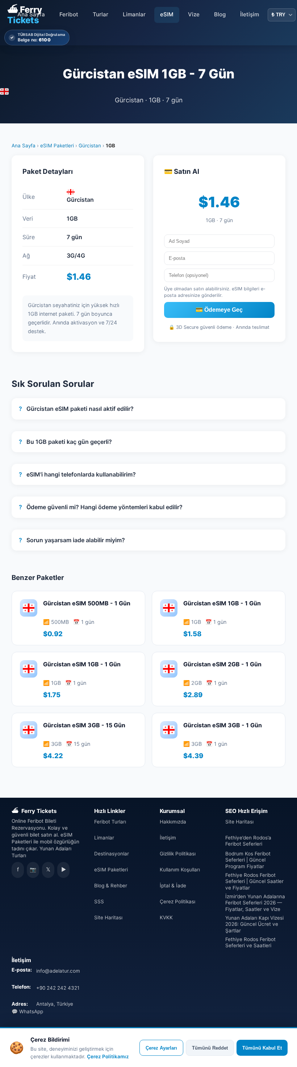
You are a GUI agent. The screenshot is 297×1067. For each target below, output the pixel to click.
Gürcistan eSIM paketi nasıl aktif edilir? (76, 408)
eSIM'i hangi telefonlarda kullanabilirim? (77, 474)
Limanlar (134, 14)
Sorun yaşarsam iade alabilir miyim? (72, 540)
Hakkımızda (173, 822)
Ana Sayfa (31, 14)
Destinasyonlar (111, 854)
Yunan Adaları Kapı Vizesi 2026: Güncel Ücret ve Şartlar (254, 924)
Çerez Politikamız (108, 1056)
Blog (220, 14)
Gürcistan (90, 145)
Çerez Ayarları (161, 1048)
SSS (99, 901)
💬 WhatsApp (27, 1011)
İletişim (249, 14)
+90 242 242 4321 (57, 988)
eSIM (166, 14)
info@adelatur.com (58, 971)
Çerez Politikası (177, 901)
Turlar (100, 14)
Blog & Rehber (110, 885)
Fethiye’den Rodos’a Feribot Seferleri (248, 841)
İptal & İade (173, 885)
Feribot (68, 14)
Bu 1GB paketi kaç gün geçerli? (65, 441)
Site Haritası (108, 917)
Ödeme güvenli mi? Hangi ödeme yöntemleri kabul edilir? (101, 507)
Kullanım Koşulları (180, 869)
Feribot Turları (110, 822)
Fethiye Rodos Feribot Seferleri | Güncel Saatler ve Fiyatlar (254, 881)
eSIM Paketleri (57, 145)
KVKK (166, 917)
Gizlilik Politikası (178, 854)
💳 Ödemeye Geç (219, 310)
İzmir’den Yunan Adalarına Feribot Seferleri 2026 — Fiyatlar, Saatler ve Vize (255, 903)
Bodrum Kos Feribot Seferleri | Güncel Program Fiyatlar (248, 860)
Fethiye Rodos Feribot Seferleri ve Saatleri (250, 942)
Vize (194, 14)
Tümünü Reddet (210, 1048)
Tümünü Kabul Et (262, 1048)
